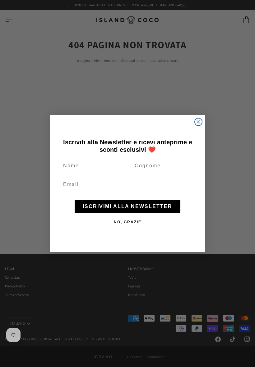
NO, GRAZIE (127, 222)
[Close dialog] (198, 122)
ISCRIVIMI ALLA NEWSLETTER (127, 206)
